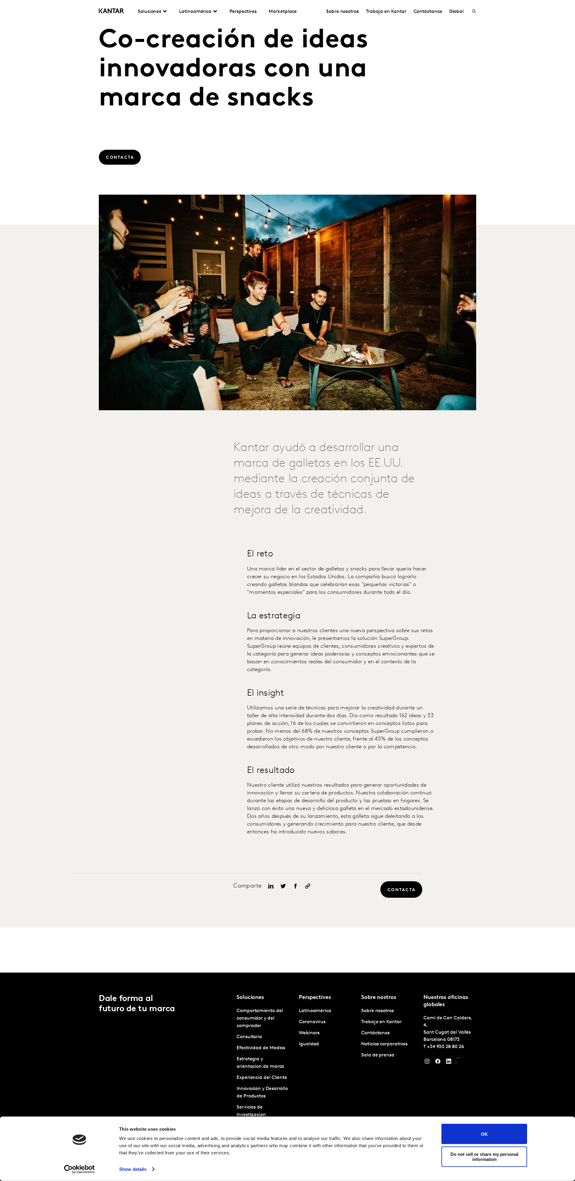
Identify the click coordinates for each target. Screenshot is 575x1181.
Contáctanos (428, 11)
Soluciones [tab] (149, 11)
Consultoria (249, 1037)
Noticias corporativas (384, 1044)
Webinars (309, 1033)
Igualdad (309, 1044)
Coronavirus (312, 1022)
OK (484, 1133)
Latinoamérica (315, 1011)
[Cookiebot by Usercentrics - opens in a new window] (79, 1169)
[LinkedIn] (448, 1063)
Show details (132, 1169)
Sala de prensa (377, 1055)
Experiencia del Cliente (262, 1077)
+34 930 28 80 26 (445, 1046)
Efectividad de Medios (261, 1048)
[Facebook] (437, 1063)
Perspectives (243, 11)
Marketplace (283, 11)
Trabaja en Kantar (386, 11)
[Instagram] (427, 1063)
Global (456, 11)
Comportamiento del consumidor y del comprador (260, 1018)
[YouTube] (459, 1063)
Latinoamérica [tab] (195, 11)
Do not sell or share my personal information (484, 1156)
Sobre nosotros (342, 11)
